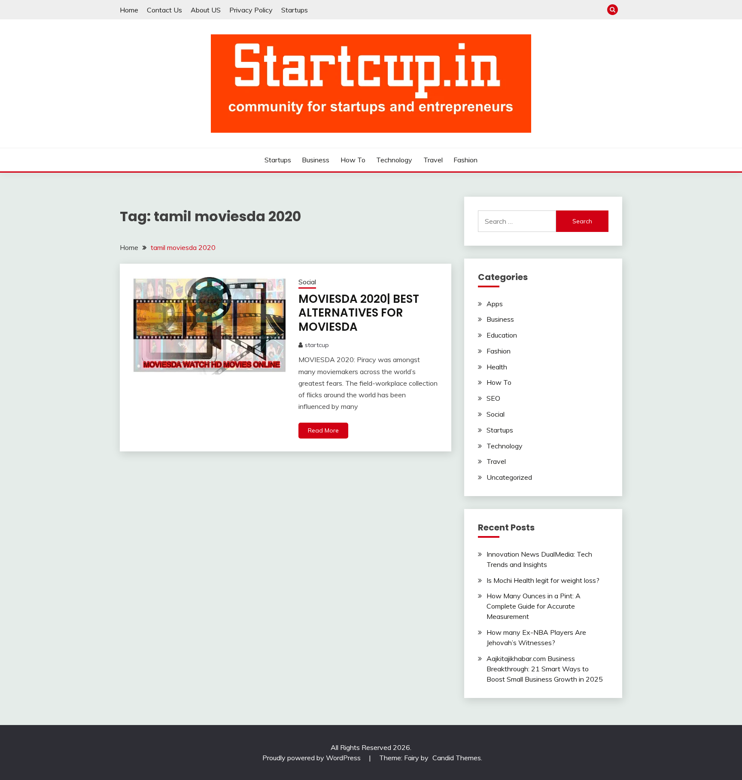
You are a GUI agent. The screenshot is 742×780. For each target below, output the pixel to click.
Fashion (465, 159)
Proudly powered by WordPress (312, 757)
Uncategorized (509, 477)
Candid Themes (456, 757)
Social (307, 282)
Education (502, 335)
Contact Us (164, 10)
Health (497, 367)
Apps (495, 303)
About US (206, 10)
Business (315, 159)
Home (129, 10)
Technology (394, 159)
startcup (317, 345)
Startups (294, 10)
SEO (493, 398)
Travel (433, 159)
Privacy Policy (251, 10)
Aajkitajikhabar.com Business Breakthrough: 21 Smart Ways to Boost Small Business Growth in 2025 (545, 668)
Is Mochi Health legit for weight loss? (543, 580)
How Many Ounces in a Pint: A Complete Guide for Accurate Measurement (534, 606)
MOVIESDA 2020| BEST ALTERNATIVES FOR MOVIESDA (358, 313)
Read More (323, 430)
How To (353, 159)
